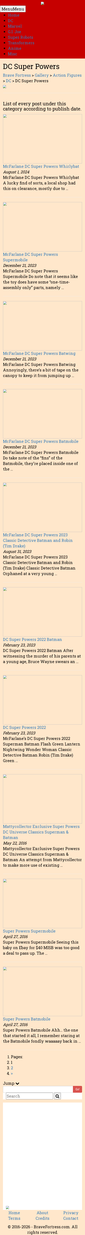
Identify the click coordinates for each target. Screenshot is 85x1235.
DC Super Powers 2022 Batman (32, 639)
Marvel (15, 26)
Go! (77, 1089)
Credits (42, 1218)
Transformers (21, 42)
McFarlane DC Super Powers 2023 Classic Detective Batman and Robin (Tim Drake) (38, 540)
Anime (14, 48)
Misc (12, 53)
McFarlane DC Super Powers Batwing (39, 353)
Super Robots (20, 37)
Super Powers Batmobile (26, 1018)
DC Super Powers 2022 (24, 727)
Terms (14, 1218)
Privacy (70, 1212)
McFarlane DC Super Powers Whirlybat (41, 166)
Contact (70, 1218)
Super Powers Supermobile (29, 931)
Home (13, 15)
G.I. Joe (14, 31)
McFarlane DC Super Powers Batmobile (40, 441)
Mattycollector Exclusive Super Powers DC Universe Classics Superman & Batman (41, 832)
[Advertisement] (42, 1156)
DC (10, 20)
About (42, 1212)
